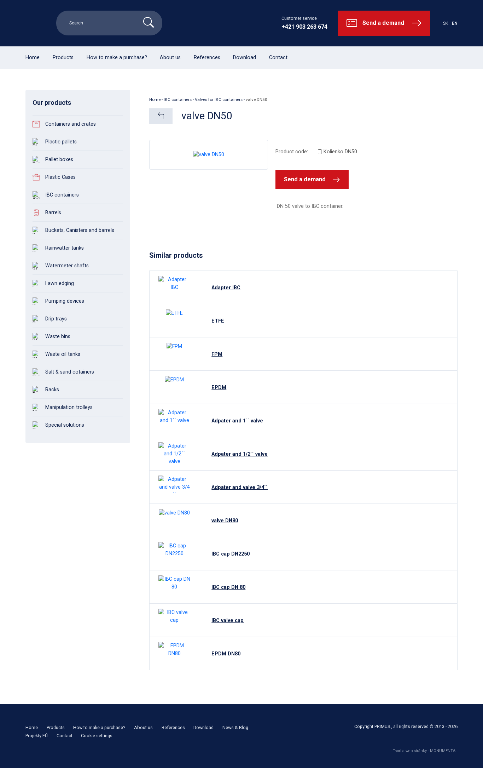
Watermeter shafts (67, 266)
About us (170, 58)
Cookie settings (96, 735)
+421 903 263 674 (304, 26)
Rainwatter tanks (64, 248)
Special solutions (64, 425)
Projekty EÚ (36, 735)
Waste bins (57, 337)
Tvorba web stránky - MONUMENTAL (425, 751)
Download (244, 58)
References (207, 58)
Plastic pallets (61, 142)
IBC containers (62, 195)
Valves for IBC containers (219, 99)
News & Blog (235, 727)
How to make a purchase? (117, 58)
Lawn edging (59, 283)
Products (63, 58)
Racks (52, 390)
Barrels (53, 213)
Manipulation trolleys (69, 407)
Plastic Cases (60, 177)
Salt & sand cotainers (69, 372)
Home (32, 58)
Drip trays (56, 319)
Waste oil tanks (62, 354)
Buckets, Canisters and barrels (79, 230)
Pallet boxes (59, 160)
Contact (278, 58)
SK (445, 23)
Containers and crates (70, 124)
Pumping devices (64, 301)
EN (455, 23)
